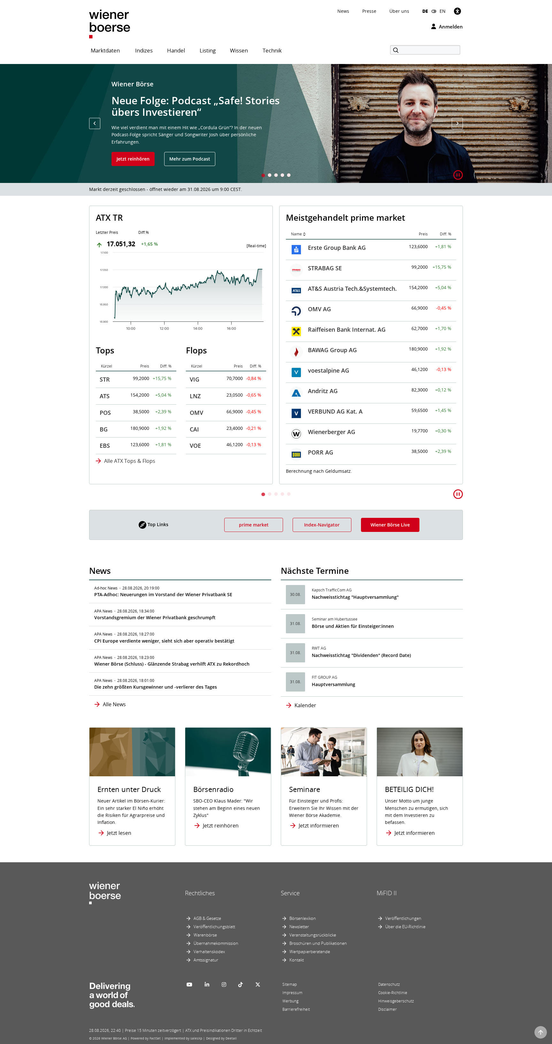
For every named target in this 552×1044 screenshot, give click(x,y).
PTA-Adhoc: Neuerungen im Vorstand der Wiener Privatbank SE (163, 594)
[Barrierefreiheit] (457, 11)
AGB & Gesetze (207, 918)
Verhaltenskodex (209, 951)
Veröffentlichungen (403, 918)
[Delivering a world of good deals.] (111, 994)
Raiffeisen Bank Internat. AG (347, 329)
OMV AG (319, 309)
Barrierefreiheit (296, 1009)
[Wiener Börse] (109, 23)
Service (290, 893)
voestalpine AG (328, 370)
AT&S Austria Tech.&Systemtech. (352, 288)
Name (296, 234)
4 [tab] (282, 176)
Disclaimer (387, 1009)
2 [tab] (269, 176)
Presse (369, 11)
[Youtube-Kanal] (189, 984)
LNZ (195, 396)
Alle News (114, 704)
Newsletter (299, 926)
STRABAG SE (325, 268)
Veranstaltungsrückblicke (312, 935)
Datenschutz (389, 984)
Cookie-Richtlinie (392, 992)
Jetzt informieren (319, 825)
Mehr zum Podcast (189, 159)
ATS (105, 396)
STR (105, 379)
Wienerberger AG (331, 432)
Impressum (292, 992)
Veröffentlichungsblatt (214, 926)
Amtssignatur (206, 960)
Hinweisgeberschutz (396, 1001)
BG (104, 429)
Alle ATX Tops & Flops (129, 460)
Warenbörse (205, 935)
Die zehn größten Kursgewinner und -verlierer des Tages (155, 687)
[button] (94, 123)
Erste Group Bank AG (337, 247)
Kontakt (296, 960)
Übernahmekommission (216, 943)
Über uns (399, 11)
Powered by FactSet (146, 1038)
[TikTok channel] (240, 984)
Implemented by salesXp (183, 1038)
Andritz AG (323, 391)
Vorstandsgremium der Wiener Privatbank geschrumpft (155, 617)
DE (425, 11)
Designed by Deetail (221, 1038)
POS (105, 412)
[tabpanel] (276, 123)
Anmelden (450, 26)
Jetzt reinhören (133, 159)
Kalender (305, 705)
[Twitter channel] (257, 984)
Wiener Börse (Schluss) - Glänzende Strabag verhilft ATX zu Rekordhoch (171, 664)
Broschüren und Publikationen (318, 943)
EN (443, 11)
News (343, 11)
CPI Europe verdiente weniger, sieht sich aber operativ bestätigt (164, 641)
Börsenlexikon (302, 918)
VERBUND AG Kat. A (335, 411)
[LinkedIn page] (207, 984)
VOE (195, 445)
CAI (194, 429)
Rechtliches (200, 893)
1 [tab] (263, 176)
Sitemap (289, 984)
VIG (194, 379)
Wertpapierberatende (309, 951)
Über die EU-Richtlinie (405, 926)
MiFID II (387, 893)
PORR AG (320, 452)
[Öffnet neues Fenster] (420, 752)
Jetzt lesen (119, 832)
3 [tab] (276, 176)
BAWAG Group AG (332, 350)
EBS (105, 445)
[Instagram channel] (224, 984)
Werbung (290, 1001)
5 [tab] (289, 176)
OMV (196, 412)
